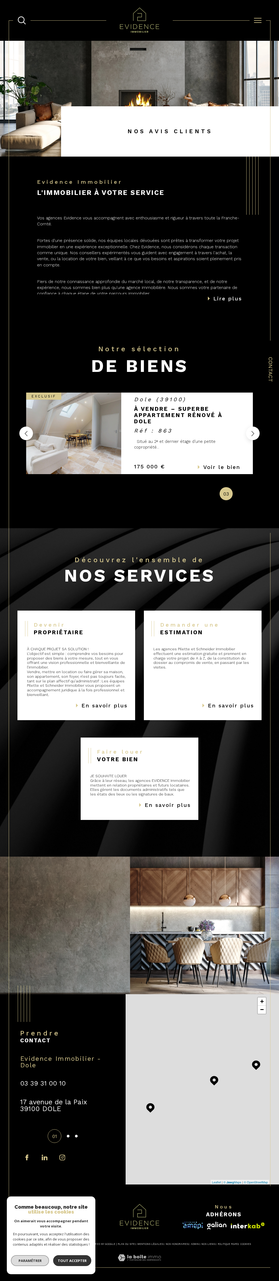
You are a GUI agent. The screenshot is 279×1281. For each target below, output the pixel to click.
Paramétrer (30, 1260)
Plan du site (126, 1244)
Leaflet (216, 1182)
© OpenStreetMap (256, 1182)
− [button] (262, 1009)
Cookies (245, 1244)
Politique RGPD (228, 1244)
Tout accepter (72, 1260)
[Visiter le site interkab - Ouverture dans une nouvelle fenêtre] (193, 1225)
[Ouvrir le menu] (258, 20)
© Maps (232, 1182)
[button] (253, 433)
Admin (195, 1244)
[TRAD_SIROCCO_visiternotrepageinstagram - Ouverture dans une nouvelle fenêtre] (44, 1157)
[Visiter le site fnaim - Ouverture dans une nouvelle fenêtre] (248, 1226)
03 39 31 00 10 (43, 1083)
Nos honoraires (177, 1244)
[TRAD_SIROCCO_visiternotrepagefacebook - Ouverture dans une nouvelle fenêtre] (27, 1157)
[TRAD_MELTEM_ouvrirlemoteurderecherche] (21, 20)
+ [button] (262, 1001)
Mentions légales (150, 1244)
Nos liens (208, 1244)
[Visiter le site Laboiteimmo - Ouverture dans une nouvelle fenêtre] (139, 1264)
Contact (270, 369)
